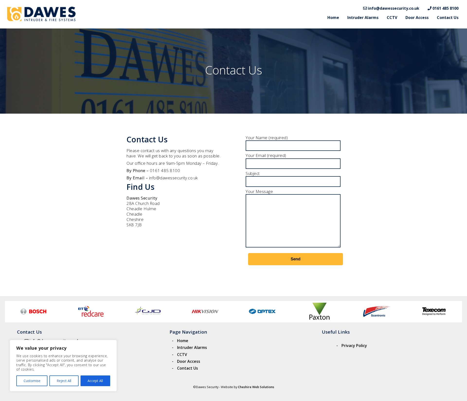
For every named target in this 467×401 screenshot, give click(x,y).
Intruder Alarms (362, 17)
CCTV (392, 17)
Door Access (417, 17)
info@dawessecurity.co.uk (393, 8)
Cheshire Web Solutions (256, 387)
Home (333, 17)
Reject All (64, 380)
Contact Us (447, 17)
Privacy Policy (354, 345)
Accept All (95, 380)
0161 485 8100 (444, 8)
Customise (32, 380)
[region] (63, 365)
